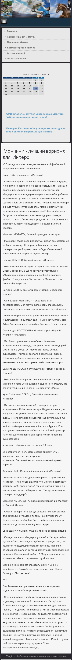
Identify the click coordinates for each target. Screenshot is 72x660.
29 (36, 91)
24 (6, 91)
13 (24, 86)
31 (6, 94)
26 (18, 91)
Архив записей (16, 53)
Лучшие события (17, 42)
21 (30, 89)
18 (12, 89)
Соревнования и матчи (21, 37)
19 (18, 89)
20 (24, 89)
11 (12, 86)
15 (36, 86)
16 (42, 86)
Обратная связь (17, 59)
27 (24, 91)
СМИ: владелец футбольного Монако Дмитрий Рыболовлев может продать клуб (35, 115)
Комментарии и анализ (21, 48)
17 (6, 89)
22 (36, 89)
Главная (12, 31)
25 (12, 91)
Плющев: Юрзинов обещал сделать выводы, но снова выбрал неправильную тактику (36, 130)
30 (42, 91)
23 (42, 89)
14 (30, 86)
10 (6, 86)
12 (18, 86)
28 (30, 91)
